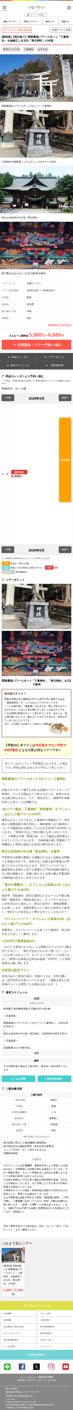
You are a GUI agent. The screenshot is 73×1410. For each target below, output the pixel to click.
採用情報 (7, 1320)
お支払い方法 (45, 1340)
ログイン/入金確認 (37, 15)
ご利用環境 (44, 1320)
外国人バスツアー (31, 21)
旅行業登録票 (45, 1333)
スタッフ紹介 (45, 1313)
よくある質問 (9, 1346)
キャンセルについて (12, 1333)
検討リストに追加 (62, 30)
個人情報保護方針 (47, 1327)
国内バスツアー (10, 21)
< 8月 (8, 397)
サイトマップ (45, 1346)
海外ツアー (50, 21)
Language (4, 10)
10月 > (65, 397)
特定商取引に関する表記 (14, 1327)
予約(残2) (65, 460)
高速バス (65, 21)
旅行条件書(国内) (11, 1340)
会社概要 (7, 1313)
